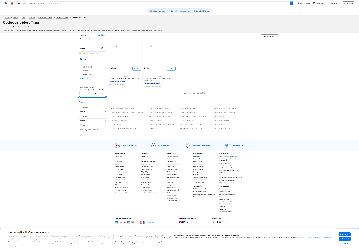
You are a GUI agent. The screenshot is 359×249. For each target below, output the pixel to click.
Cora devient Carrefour (200, 177)
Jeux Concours (171, 195)
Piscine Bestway (146, 179)
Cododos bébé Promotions (221, 128)
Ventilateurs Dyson (120, 172)
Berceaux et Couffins (45, 18)
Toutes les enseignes (199, 179)
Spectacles (170, 182)
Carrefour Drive (171, 161)
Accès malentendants (225, 211)
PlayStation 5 (119, 182)
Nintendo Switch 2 (120, 179)
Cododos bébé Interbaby (221, 120)
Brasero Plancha (146, 156)
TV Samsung (118, 174)
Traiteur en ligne (172, 172)
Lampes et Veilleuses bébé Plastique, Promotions (127, 112)
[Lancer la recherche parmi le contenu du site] (291, 3)
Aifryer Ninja (144, 172)
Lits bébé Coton (116, 124)
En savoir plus (150, 222)
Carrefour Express (198, 164)
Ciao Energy (118, 164)
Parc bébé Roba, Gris (156, 120)
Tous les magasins (198, 182)
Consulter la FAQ (238, 145)
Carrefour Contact (198, 166)
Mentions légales (224, 163)
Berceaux (6, 27)
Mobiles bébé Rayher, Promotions (160, 108)
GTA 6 (116, 185)
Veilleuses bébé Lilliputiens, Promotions (124, 128)
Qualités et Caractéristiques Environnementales (227, 203)
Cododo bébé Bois (219, 116)
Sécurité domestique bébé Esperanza (192, 128)
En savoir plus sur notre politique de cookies (23, 246)
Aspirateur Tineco (120, 177)
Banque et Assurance (173, 177)
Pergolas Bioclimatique (148, 161)
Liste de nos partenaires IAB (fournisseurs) (318, 237)
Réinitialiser (102, 35)
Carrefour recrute (172, 190)
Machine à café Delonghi (148, 193)
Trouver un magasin (129, 145)
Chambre (32, 18)
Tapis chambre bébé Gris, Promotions (192, 124)
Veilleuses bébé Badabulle (119, 116)
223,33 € (158, 86)
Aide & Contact (223, 206)
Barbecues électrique (121, 187)
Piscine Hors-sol (145, 174)
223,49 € (124, 84)
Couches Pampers (146, 169)
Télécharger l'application (201, 145)
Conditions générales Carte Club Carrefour (228, 171)
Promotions (118, 156)
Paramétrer (345, 243)
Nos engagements (224, 189)
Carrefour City (197, 161)
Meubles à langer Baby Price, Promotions (193, 116)
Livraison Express (172, 169)
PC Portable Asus (120, 169)
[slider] (79, 97)
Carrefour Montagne (199, 169)
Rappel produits (224, 199)
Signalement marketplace (227, 180)
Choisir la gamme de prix (86, 87)
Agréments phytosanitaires (227, 194)
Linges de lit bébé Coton (188, 108)
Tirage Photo (171, 187)
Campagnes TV (223, 209)
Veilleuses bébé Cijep (187, 120)
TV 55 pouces (145, 177)
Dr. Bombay (118, 161)
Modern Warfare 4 (120, 166)
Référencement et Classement (228, 175)
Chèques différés (120, 159)
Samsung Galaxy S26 (121, 193)
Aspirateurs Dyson (146, 190)
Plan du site (222, 182)
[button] (24, 3)
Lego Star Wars (145, 187)
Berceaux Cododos (62, 18)
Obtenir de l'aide (164, 145)
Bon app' (195, 172)
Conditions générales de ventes (228, 156)
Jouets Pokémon (146, 182)
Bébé (23, 18)
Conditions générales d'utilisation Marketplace (229, 159)
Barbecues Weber (146, 159)
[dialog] (179, 238)
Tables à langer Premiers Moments (160, 116)
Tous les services (172, 198)
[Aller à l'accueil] (5, 3)
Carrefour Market (198, 159)
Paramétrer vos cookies (200, 191)
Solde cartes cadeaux (173, 200)
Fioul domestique (172, 174)
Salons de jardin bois (147, 166)
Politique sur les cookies (200, 189)
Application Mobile (172, 156)
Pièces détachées (224, 196)
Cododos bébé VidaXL (220, 124)
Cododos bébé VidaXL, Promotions (224, 108)
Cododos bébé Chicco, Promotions (224, 112)
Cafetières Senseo (120, 190)
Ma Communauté (172, 193)
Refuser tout (345, 239)
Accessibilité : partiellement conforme (230, 177)
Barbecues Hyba (146, 164)
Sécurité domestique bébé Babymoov (161, 124)
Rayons (15, 18)
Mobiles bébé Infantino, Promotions (161, 112)
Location (169, 179)
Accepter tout (345, 234)
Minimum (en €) (84, 90)
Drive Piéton (171, 166)
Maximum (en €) (98, 90)
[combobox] (171, 3)
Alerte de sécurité (224, 191)
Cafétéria (196, 174)
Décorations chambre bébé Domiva (122, 108)
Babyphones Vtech (155, 128)
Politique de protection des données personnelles (204, 195)
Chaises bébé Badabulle (187, 112)
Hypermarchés (197, 156)
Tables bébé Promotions (119, 120)
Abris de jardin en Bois (147, 185)
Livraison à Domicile (173, 164)
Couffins (13, 27)
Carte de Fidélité (172, 159)
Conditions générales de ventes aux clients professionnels (229, 166)
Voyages (169, 185)
